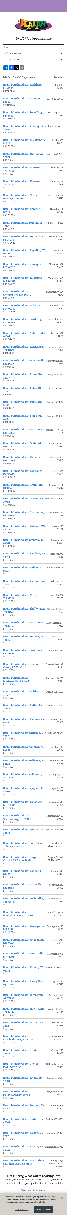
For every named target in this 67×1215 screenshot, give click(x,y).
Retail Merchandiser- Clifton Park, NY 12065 (21, 1065)
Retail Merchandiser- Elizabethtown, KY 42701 (18, 1038)
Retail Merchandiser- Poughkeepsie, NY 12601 (18, 914)
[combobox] (33, 53)
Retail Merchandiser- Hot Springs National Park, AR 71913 (24, 1162)
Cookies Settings (22, 1209)
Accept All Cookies (43, 1209)
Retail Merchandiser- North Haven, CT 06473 (20, 197)
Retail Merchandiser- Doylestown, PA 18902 (16, 1093)
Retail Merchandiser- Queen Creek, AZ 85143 (20, 665)
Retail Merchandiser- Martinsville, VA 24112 (16, 679)
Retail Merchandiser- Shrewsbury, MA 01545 (17, 293)
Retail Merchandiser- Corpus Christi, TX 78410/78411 (21, 858)
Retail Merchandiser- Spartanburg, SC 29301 (17, 817)
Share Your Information (33, 1190)
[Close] (62, 1197)
